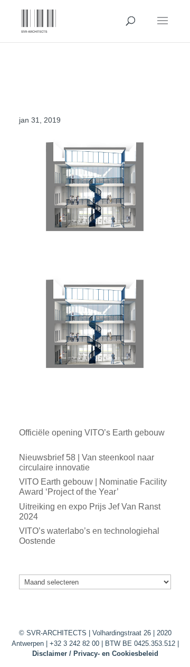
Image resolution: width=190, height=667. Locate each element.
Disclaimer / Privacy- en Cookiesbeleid (95, 653)
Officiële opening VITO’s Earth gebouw (92, 432)
